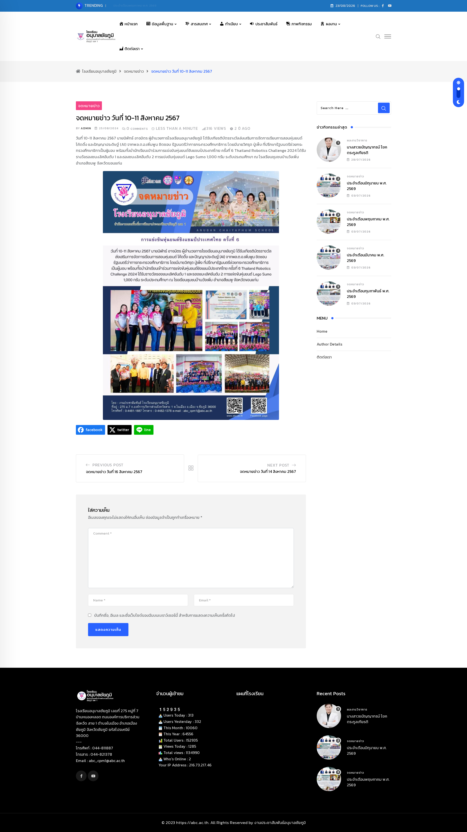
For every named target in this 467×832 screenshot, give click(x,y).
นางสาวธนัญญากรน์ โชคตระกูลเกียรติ (367, 149)
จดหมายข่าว (355, 176)
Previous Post (108, 465)
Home (322, 331)
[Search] (378, 36)
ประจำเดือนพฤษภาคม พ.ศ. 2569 (134, 5)
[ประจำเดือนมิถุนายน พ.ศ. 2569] (329, 185)
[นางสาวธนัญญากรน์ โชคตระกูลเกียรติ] (329, 150)
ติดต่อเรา (324, 357)
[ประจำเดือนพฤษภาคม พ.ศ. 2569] (329, 221)
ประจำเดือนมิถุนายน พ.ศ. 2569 (366, 185)
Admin (86, 128)
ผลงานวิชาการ (357, 140)
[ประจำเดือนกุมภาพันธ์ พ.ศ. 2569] (329, 293)
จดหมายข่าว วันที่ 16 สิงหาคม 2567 (114, 472)
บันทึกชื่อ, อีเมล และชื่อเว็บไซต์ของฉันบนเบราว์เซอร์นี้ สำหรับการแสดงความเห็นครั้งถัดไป (164, 615)
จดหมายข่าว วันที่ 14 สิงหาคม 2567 (268, 471)
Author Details (329, 344)
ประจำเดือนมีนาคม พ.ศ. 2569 (365, 257)
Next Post (278, 465)
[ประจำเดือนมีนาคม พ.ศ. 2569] (329, 257)
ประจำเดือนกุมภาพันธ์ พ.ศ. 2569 (368, 293)
